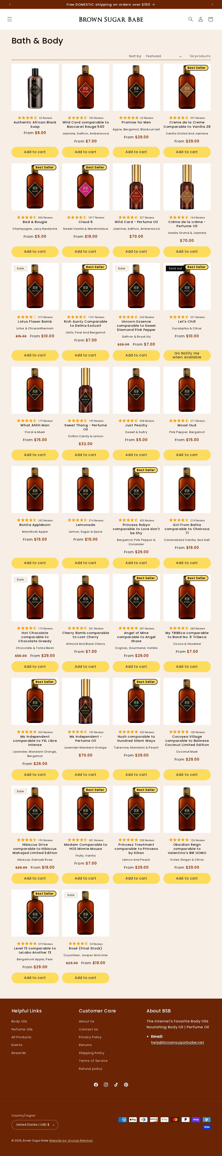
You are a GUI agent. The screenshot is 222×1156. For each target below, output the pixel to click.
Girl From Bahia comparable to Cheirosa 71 (187, 529)
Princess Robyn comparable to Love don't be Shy (136, 529)
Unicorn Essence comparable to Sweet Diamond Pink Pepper (136, 325)
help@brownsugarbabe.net (177, 1042)
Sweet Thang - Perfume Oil (85, 427)
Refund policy (90, 1069)
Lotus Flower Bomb (35, 321)
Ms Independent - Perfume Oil (86, 738)
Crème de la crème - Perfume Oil (187, 224)
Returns (85, 1045)
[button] (10, 19)
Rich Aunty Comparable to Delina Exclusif (85, 323)
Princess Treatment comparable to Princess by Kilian (136, 848)
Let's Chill (187, 321)
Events (17, 1045)
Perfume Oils (22, 1029)
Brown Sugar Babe (35, 1140)
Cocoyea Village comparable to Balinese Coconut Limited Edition (187, 740)
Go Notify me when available (187, 355)
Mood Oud (187, 425)
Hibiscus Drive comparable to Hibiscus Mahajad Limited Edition (35, 848)
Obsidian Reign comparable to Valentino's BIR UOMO (187, 848)
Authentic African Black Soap (35, 124)
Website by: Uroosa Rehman (71, 1140)
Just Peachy (136, 425)
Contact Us (88, 1029)
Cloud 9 (85, 222)
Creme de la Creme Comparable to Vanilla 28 (187, 124)
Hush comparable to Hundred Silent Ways (136, 738)
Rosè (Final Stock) (85, 948)
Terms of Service (93, 1061)
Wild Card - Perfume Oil (136, 222)
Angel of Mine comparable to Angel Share (136, 637)
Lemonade (85, 525)
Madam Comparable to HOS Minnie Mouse (85, 846)
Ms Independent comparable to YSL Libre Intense (35, 740)
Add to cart (35, 151)
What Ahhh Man (34, 425)
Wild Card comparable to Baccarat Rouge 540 (85, 124)
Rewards (18, 1053)
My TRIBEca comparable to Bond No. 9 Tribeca (187, 635)
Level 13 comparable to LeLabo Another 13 (35, 950)
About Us (86, 1021)
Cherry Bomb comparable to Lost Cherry (85, 635)
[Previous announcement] (12, 4)
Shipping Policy (91, 1053)
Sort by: (135, 56)
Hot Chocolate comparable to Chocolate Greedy (35, 637)
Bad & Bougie (35, 222)
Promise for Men (136, 122)
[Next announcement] (210, 4)
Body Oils (19, 1021)
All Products (21, 1037)
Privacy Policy (90, 1037)
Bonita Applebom (35, 525)
